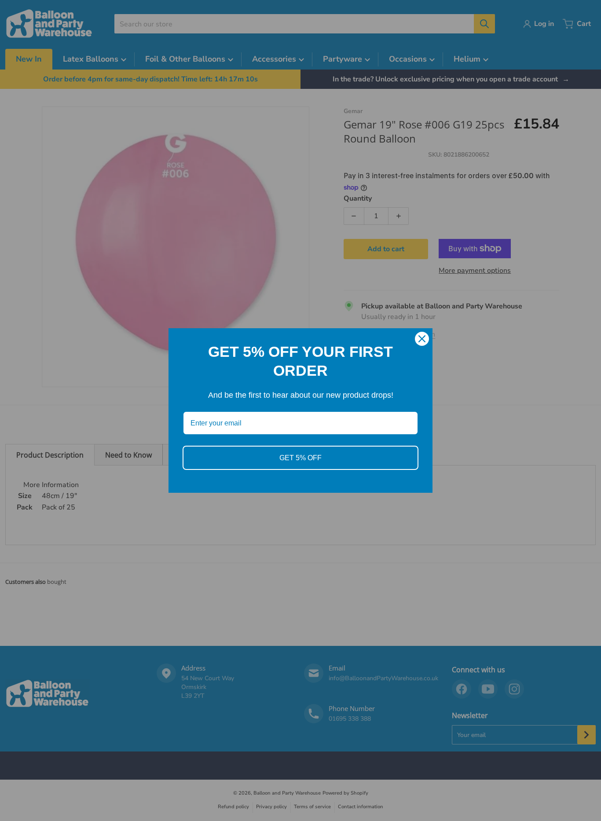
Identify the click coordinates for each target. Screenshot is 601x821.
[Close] (421, 338)
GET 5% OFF (300, 458)
